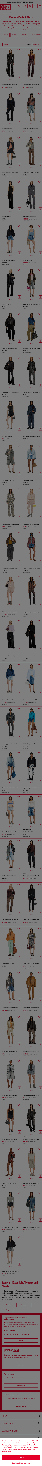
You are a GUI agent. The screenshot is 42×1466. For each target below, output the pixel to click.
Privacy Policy (27, 1449)
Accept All (21, 1457)
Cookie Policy (6, 1451)
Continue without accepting (21, 1463)
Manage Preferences (9, 1449)
